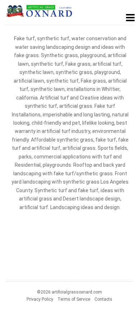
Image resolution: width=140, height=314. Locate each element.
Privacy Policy (40, 299)
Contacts (103, 299)
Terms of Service (73, 299)
